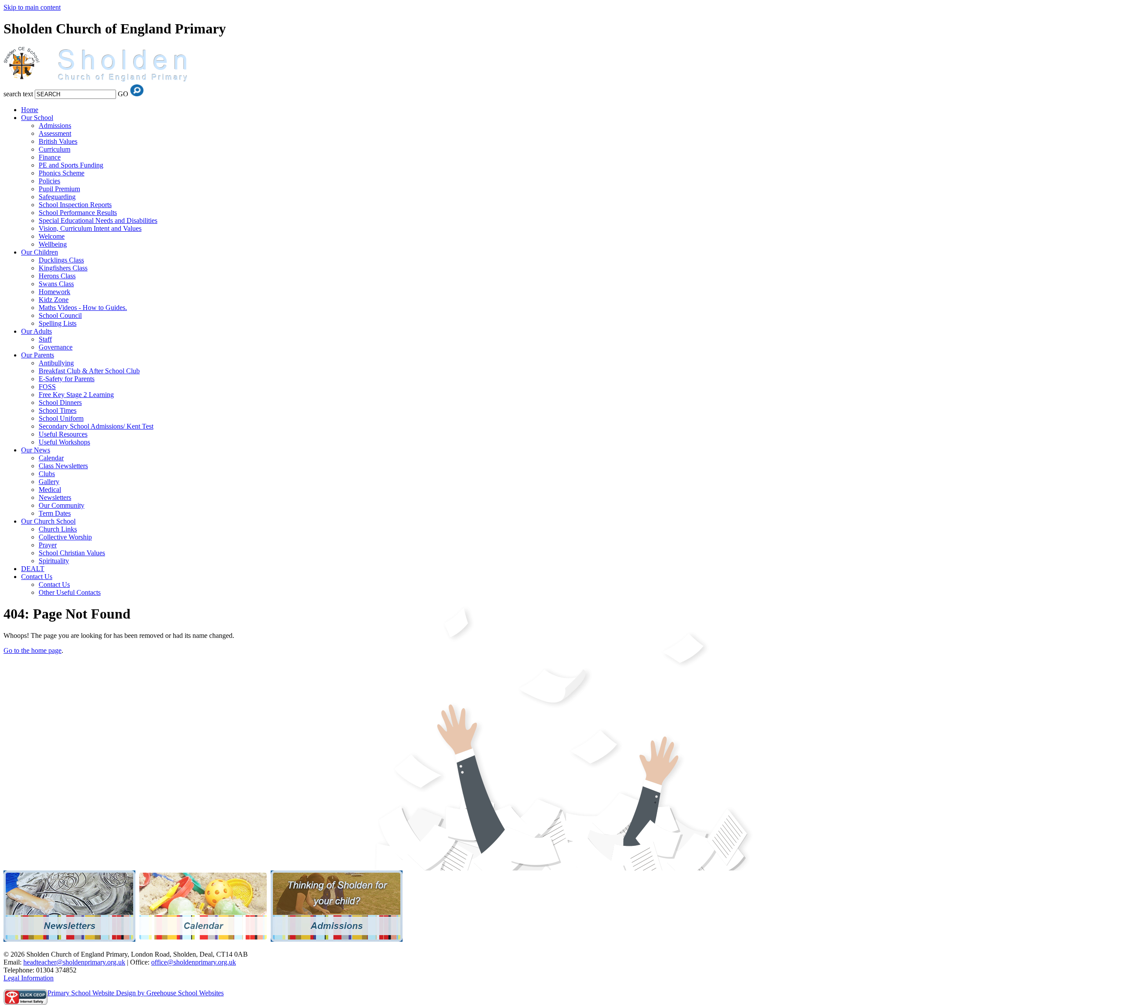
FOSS (47, 386)
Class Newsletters (63, 466)
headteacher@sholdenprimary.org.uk (74, 962)
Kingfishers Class (63, 268)
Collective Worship (65, 537)
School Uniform (61, 418)
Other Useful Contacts (70, 592)
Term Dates (55, 513)
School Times (57, 410)
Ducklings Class (61, 260)
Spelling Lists (57, 323)
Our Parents (37, 355)
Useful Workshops (64, 442)
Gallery (49, 481)
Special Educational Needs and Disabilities (98, 220)
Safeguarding (57, 196)
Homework (54, 291)
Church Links (58, 529)
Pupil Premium (59, 189)
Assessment (55, 133)
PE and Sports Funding (71, 165)
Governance (56, 347)
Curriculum (54, 149)
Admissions (55, 125)
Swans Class (56, 284)
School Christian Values (72, 553)
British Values (58, 141)
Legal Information (29, 978)
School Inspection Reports (75, 204)
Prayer (48, 545)
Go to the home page (33, 650)
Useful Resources (63, 434)
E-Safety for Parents (66, 378)
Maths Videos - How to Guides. (83, 307)
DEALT (32, 568)
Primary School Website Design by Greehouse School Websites (135, 993)
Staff (45, 339)
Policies (49, 181)
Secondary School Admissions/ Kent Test (96, 426)
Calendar (51, 458)
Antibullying (56, 363)
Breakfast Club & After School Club (89, 371)
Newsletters (55, 497)
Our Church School (48, 521)
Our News (35, 450)
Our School (37, 117)
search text (18, 94)
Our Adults (36, 331)
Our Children (39, 252)
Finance (50, 157)
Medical (50, 489)
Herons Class (57, 276)
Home (29, 109)
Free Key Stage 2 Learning (76, 394)
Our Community (61, 505)
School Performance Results (78, 212)
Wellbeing (53, 244)
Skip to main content (32, 7)
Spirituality (54, 560)
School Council (60, 315)
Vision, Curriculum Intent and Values (90, 228)
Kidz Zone (54, 299)
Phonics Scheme (61, 173)
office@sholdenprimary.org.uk (193, 962)
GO (123, 94)
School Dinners (60, 402)
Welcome (52, 236)
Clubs (47, 473)
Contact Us (36, 576)
